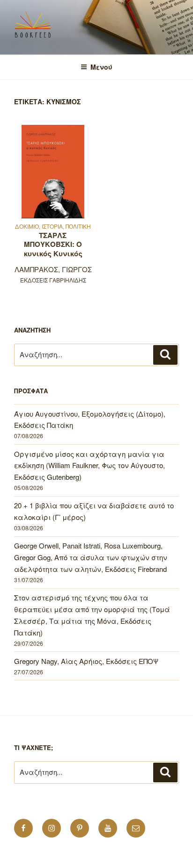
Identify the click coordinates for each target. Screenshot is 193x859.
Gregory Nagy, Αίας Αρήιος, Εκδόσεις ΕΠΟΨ (86, 661)
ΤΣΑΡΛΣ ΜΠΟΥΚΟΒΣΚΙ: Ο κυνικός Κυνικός (53, 244)
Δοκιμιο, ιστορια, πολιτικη (53, 226)
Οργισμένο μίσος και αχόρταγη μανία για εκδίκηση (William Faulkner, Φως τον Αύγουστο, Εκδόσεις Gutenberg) (89, 465)
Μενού (101, 67)
